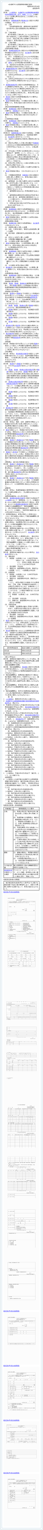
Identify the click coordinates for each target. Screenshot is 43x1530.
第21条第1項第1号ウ (32, 707)
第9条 (25, 372)
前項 (7, 101)
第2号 (18, 325)
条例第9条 (12, 275)
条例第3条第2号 (11, 85)
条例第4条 (12, 109)
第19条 (24, 667)
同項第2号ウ (20, 719)
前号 (10, 62)
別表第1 (7, 99)
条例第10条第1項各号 (17, 498)
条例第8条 (12, 251)
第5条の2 (25, 20)
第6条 (10, 317)
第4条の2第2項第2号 (15, 382)
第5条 (10, 313)
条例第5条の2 (16, 133)
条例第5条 (14, 20)
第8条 (19, 293)
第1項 (8, 630)
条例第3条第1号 (14, 50)
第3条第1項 (8, 870)
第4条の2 (23, 283)
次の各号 (28, 53)
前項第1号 (9, 325)
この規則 (12, 12)
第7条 (10, 321)
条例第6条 (12, 209)
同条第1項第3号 (12, 384)
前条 (14, 285)
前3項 (8, 97)
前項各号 (9, 267)
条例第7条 (12, 223)
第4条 (16, 283)
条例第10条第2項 (22, 504)
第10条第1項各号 (22, 354)
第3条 (10, 309)
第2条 (11, 283)
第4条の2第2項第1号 (27, 370)
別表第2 (36, 143)
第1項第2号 (10, 333)
